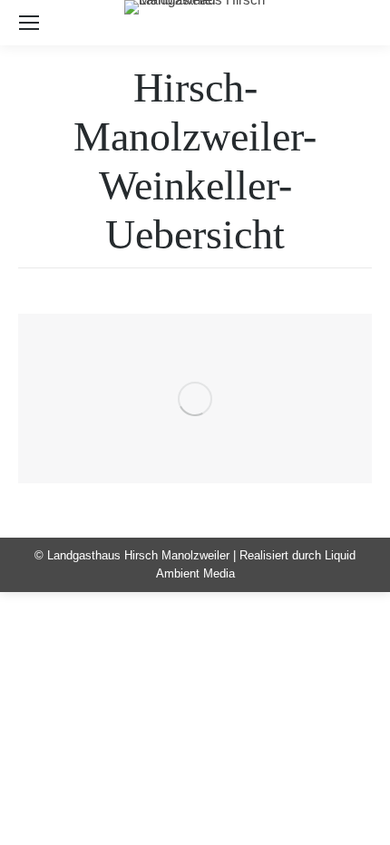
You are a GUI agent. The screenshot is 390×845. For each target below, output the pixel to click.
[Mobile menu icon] (29, 23)
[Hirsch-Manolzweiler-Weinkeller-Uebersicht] (195, 398)
